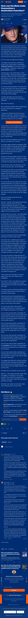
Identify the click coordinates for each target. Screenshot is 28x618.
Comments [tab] (4, 442)
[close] (24, 571)
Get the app (20, 612)
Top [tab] (2, 549)
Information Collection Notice (16, 599)
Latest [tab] (6, 549)
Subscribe (20, 1)
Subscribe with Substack (15, 595)
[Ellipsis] (26, 454)
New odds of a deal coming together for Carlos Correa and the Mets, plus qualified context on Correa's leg (11, 567)
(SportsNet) (20, 416)
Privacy (12, 608)
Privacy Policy (14, 600)
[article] (14, 557)
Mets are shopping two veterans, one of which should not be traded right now (10, 554)
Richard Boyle (7, 454)
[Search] (25, 549)
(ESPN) (5, 402)
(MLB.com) (6, 408)
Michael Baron (10, 560)
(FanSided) (23, 412)
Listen (25, 19)
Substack (8, 615)
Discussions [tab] (11, 549)
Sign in (25, 1)
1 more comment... (5, 542)
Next (24, 433)
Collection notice (21, 608)
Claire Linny (6, 482)
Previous (5, 433)
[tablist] (6, 442)
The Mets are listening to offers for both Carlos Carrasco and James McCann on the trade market (10, 558)
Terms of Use (20, 598)
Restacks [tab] (10, 442)
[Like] (2, 562)
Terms (16, 608)
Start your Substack (10, 612)
